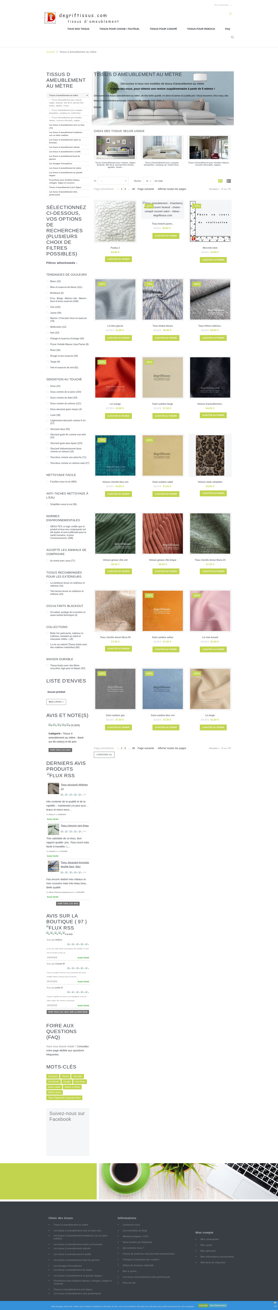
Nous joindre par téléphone (137, 1242)
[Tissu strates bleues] (163, 299)
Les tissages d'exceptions (60, 163)
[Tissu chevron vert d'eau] (53, 829)
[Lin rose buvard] (210, 611)
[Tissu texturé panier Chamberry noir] (163, 209)
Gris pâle (77, 1076)
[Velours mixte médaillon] (210, 455)
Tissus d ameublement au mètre (63, 95)
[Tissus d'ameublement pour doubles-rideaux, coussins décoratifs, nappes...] (208, 147)
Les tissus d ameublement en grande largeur (65, 174)
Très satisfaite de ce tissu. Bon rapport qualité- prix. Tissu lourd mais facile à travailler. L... (67, 842)
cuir (153, 100)
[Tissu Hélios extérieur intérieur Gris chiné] (210, 299)
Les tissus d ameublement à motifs (65, 152)
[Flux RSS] (61, 775)
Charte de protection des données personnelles (149, 1254)
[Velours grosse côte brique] (163, 533)
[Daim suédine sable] (163, 455)
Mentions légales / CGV (136, 1236)
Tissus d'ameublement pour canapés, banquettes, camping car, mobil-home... (66, 111)
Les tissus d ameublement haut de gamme (64, 157)
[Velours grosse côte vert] (115, 533)
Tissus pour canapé (163, 29)
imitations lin (134, 100)
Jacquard (53, 1076)
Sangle (67, 1081)
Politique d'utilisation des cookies (141, 1259)
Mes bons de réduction (213, 1262)
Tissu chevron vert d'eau (75, 825)
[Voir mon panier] (230, 14)
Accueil (50, 51)
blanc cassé (54, 1087)
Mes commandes (210, 1239)
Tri (95, 181)
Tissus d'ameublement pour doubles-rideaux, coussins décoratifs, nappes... (65, 119)
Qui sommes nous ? (133, 1248)
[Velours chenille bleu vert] (115, 455)
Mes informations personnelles (217, 1256)
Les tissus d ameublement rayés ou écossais (65, 141)
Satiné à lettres (72, 1087)
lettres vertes (54, 1092)
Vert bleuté (53, 1081)
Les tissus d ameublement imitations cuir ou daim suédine (65, 133)
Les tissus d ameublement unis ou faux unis (66, 126)
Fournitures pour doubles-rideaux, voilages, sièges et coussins (64, 181)
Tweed (65, 1076)
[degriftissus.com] (83, 17)
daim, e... (161, 100)
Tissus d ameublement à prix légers (65, 187)
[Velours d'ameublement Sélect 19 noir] (210, 377)
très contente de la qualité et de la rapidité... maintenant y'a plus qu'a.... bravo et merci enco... (67, 805)
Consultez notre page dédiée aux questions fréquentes (67, 1050)
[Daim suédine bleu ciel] (163, 689)
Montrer (137, 181)
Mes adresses (208, 1251)
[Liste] (229, 181)
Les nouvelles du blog (135, 1230)
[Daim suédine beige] (163, 377)
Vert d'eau (80, 1081)
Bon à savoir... (130, 1271)
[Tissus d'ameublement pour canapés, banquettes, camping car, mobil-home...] (162, 147)
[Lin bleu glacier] (115, 299)
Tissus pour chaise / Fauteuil (119, 29)
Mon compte (204, 1232)
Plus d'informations (218, 1305)
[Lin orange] (115, 377)
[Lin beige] (210, 689)
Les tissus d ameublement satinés (64, 147)
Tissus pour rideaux (201, 29)
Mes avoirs (206, 1245)
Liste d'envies (66, 681)
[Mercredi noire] (210, 221)
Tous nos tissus (78, 29)
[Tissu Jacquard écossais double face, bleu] (53, 866)
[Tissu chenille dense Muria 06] (115, 611)
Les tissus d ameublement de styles (65, 168)
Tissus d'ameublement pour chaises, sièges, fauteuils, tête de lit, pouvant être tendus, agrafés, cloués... (66, 103)
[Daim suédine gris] (115, 689)
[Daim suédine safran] (163, 611)
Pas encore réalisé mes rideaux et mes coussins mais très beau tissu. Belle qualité (66, 883)
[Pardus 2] (115, 221)
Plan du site (129, 1283)
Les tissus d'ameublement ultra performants (63, 193)
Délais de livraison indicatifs (138, 1265)
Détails (97, 107)
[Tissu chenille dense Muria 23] (210, 533)
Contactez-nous (131, 1225)
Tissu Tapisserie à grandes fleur (64, 1097)
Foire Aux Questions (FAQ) (61, 1031)
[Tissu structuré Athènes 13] (53, 788)
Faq (227, 29)
